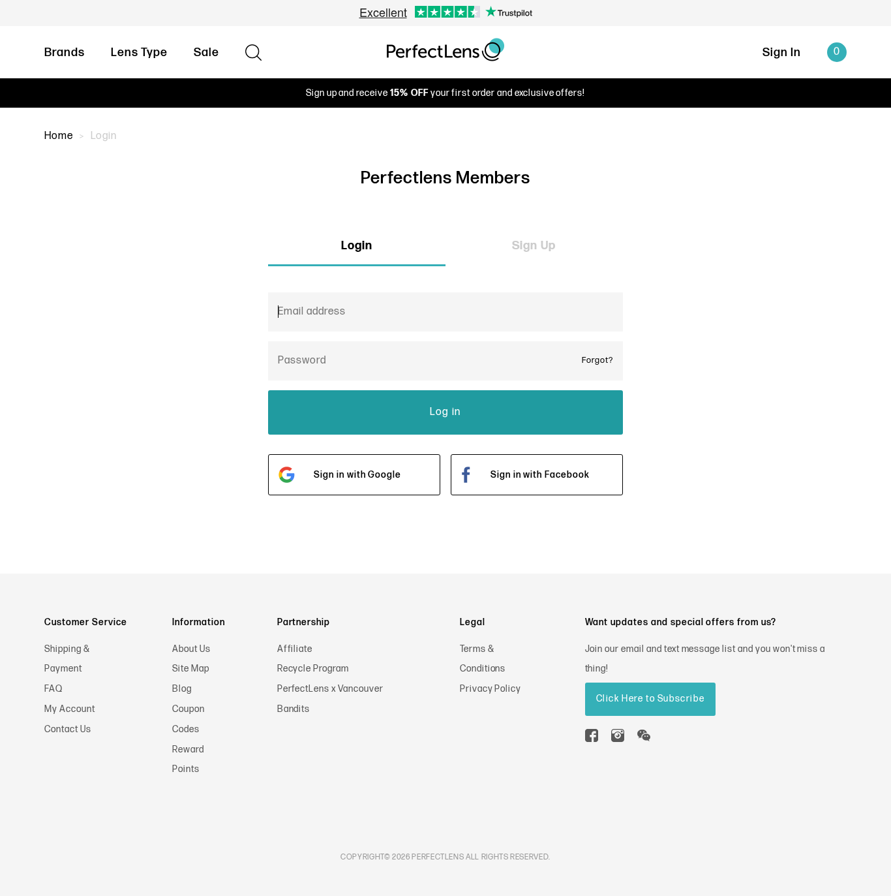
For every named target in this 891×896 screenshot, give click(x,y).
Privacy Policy (490, 688)
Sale (206, 52)
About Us (191, 649)
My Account (69, 709)
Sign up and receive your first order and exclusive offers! (445, 93)
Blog (182, 688)
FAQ (53, 688)
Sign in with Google (357, 474)
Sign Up (534, 246)
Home (58, 136)
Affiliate (295, 649)
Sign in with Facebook (540, 474)
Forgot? (597, 360)
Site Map (190, 668)
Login (356, 246)
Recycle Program (313, 668)
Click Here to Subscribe (650, 698)
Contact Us (67, 729)
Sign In (782, 52)
